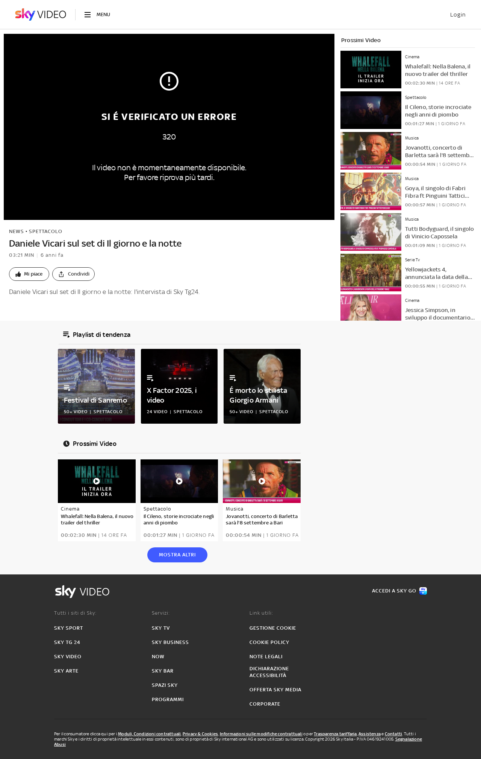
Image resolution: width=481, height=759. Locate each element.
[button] (29, 274)
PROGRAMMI (168, 699)
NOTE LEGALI (266, 656)
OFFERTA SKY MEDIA (275, 689)
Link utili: (261, 613)
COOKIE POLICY (269, 642)
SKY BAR (163, 671)
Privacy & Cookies (200, 733)
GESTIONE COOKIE (273, 628)
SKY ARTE (66, 671)
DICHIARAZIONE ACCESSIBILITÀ (269, 672)
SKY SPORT (68, 628)
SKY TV (161, 628)
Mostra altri (177, 555)
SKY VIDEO (68, 656)
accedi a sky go (394, 591)
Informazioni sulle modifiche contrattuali (261, 733)
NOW (158, 656)
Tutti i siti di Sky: (75, 613)
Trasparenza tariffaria (335, 733)
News (16, 231)
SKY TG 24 (67, 642)
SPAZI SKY (165, 685)
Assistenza (369, 733)
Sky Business (170, 642)
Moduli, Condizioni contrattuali (149, 733)
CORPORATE (265, 704)
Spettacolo (45, 231)
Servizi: (161, 613)
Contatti (393, 733)
